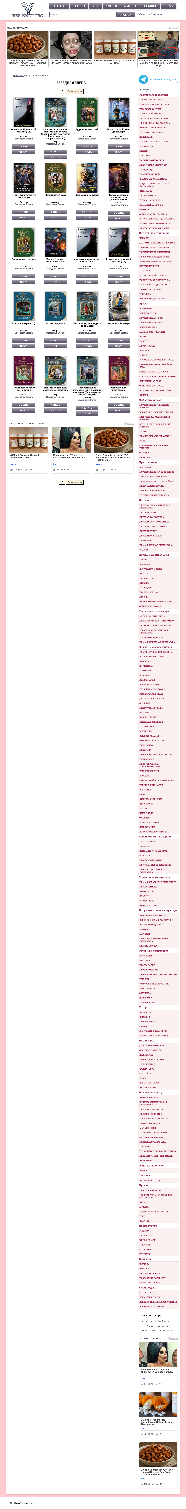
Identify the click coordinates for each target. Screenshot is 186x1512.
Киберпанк (146, 137)
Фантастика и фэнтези (153, 94)
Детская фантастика (152, 517)
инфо (168, 6)
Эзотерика (146, 993)
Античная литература (152, 616)
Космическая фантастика (155, 141)
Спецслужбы (147, 1292)
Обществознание (149, 736)
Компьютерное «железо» (154, 851)
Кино (142, 1202)
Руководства (147, 891)
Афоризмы (146, 308)
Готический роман (151, 113)
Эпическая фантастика (153, 214)
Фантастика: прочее (151, 204)
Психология (147, 759)
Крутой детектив (149, 266)
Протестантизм (149, 969)
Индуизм (145, 960)
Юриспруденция (149, 822)
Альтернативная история (154, 228)
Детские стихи (148, 531)
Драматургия (147, 578)
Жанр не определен (151, 1165)
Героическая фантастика (154, 104)
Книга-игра (146, 540)
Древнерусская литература (155, 625)
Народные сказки (150, 1273)
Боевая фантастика (151, 99)
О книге (24, 146)
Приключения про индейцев (156, 481)
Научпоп (145, 934)
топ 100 (111, 6)
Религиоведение (149, 771)
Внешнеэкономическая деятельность (153, 1103)
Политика (145, 749)
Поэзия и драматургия (154, 554)
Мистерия (145, 1244)
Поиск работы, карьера (153, 1142)
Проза (143, 303)
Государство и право (151, 694)
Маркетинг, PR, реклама (153, 1132)
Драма (143, 1235)
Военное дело (147, 1287)
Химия (143, 808)
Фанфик (144, 1221)
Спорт (143, 1078)
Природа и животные (152, 486)
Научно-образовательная (155, 647)
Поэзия (144, 597)
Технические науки (151, 785)
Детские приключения (153, 526)
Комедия (145, 1017)
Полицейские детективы (154, 284)
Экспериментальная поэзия (156, 601)
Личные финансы (150, 1123)
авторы (130, 6)
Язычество (146, 997)
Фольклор (145, 1259)
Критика (145, 929)
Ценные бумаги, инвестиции (157, 1156)
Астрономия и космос (152, 656)
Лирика (144, 583)
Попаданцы (146, 169)
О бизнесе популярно (152, 1137)
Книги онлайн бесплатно (158, 1321)
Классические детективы (155, 256)
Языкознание (147, 827)
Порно (143, 431)
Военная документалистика (156, 920)
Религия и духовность (153, 950)
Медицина (146, 731)
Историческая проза (151, 317)
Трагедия (145, 1254)
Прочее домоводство (152, 1059)
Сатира (143, 1026)
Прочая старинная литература (157, 642)
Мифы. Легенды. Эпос (152, 637)
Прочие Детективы (150, 289)
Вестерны (145, 467)
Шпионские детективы (153, 298)
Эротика (144, 452)
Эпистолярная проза (152, 385)
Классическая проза (152, 322)
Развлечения (147, 1064)
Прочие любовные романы (155, 436)
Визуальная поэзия (151, 569)
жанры (79, 6)
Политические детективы (155, 280)
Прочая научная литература (156, 754)
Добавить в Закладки (150, 14)
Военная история (150, 684)
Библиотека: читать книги (158, 1330)
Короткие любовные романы (156, 412)
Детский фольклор (151, 535)
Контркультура (148, 327)
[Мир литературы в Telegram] (158, 83)
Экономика (146, 1160)
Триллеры (145, 294)
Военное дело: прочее (152, 1306)
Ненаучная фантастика (153, 165)
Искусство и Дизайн (151, 924)
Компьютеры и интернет (155, 836)
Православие (147, 965)
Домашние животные (152, 1045)
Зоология (145, 703)
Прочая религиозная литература (159, 974)
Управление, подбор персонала (158, 1151)
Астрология (146, 955)
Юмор (143, 1007)
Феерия (144, 395)
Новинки (150, 6)
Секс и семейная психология (157, 780)
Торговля (145, 1146)
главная (59, 6)
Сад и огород (147, 1068)
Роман (143, 355)
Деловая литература (152, 1092)
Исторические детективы (155, 252)
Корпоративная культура (154, 1118)
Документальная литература (158, 910)
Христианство (148, 988)
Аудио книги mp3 (158, 1326)
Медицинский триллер (153, 275)
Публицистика (148, 946)
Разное (143, 1170)
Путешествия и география (154, 495)
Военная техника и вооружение (158, 1302)
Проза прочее (147, 345)
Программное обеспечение (155, 865)
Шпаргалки (146, 813)
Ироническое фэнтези (152, 127)
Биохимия (146, 670)
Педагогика (147, 745)
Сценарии (145, 1249)
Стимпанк (146, 190)
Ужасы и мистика (150, 200)
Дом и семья (147, 1040)
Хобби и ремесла (149, 1082)
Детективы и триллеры (154, 233)
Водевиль (145, 1230)
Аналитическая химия (153, 831)
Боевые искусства (150, 1297)
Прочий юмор (147, 1021)
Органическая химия (152, 740)
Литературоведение (151, 722)
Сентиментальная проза (154, 371)
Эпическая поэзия (150, 606)
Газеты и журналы (150, 1190)
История (144, 712)
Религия (144, 979)
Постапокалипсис (150, 174)
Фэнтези (144, 209)
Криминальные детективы (155, 261)
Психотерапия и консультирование (151, 765)
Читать (23, 152)
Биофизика (146, 666)
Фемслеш (145, 457)
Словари (144, 896)
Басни (143, 559)
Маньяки (145, 270)
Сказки (144, 549)
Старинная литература (154, 611)
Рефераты (145, 775)
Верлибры (145, 564)
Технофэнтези (148, 195)
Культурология (148, 717)
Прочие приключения (152, 490)
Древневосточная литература (157, 620)
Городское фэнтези (151, 109)
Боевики (144, 238)
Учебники (145, 789)
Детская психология (152, 698)
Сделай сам (146, 1073)
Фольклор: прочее (150, 1282)
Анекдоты (145, 1012)
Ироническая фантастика (155, 123)
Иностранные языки (151, 708)
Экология (145, 817)
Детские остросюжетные (154, 521)
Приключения (148, 462)
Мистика (145, 155)
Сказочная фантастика (153, 179)
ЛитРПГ (144, 151)
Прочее (143, 1185)
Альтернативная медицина (156, 652)
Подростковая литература (155, 1211)
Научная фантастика (152, 160)
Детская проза (148, 512)
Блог (95, 6)
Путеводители (148, 886)
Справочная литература (154, 877)
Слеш (142, 440)
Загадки (144, 1268)
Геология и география (152, 689)
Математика (147, 726)
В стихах (145, 573)
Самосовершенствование (154, 983)
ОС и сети (145, 855)
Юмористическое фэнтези (155, 223)
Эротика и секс (148, 1087)
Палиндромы (147, 587)
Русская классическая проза (157, 359)
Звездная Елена (24, 138)
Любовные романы (151, 400)
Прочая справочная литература (158, 882)
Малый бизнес (148, 1128)
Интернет (145, 846)
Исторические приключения (157, 472)
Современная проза (151, 381)
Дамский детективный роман (157, 242)
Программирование (151, 860)
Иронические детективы (154, 247)
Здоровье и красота (151, 1050)
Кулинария (146, 1054)
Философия (146, 803)
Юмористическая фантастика (157, 218)
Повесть (144, 341)
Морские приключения (153, 476)
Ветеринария (147, 680)
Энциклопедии (149, 905)
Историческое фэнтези (153, 132)
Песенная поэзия (150, 592)
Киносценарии (148, 1240)
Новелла (145, 336)
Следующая (75, 91)
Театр (143, 1216)
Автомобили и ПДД (150, 1180)
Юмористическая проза (153, 1031)
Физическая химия (151, 799)
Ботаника (145, 675)
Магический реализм (152, 331)
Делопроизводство (151, 1114)
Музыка (144, 1207)
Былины (144, 1264)
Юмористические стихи (154, 1035)
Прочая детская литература (156, 545)
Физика (144, 794)
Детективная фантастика (155, 118)
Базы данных (147, 841)
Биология (145, 661)
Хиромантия (147, 1002)
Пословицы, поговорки (153, 1278)
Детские (144, 500)
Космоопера (146, 146)
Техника (144, 1175)
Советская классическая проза (158, 376)
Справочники (147, 900)
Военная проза (148, 313)
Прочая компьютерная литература (153, 870)
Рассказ (144, 350)
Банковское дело (149, 1097)
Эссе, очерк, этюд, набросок (155, 390)
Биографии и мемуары (153, 915)
